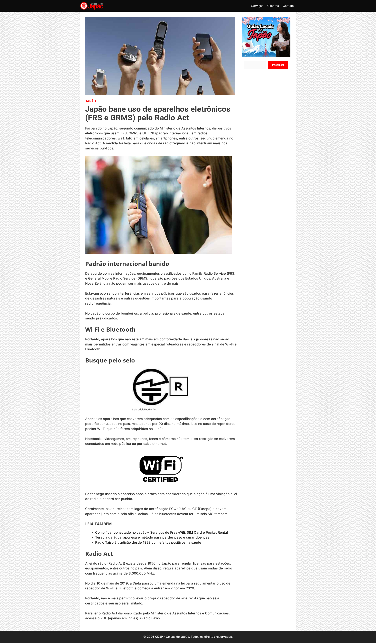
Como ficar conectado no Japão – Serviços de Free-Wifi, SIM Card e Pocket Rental (162, 532)
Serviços (257, 6)
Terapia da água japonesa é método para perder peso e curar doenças (152, 537)
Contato (288, 6)
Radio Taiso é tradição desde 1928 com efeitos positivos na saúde (148, 542)
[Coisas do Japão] (91, 6)
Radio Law (149, 618)
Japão (90, 101)
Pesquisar (278, 64)
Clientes (273, 6)
